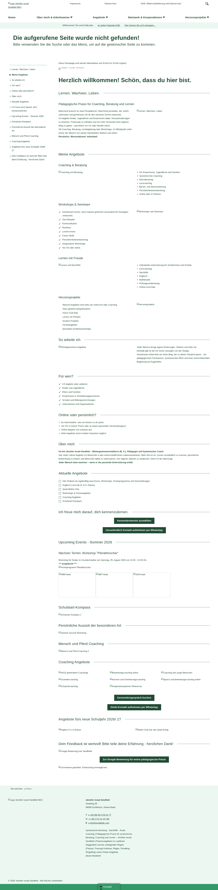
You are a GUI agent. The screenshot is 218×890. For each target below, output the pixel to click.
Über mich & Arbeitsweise (53, 17)
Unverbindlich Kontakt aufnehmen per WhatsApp (134, 530)
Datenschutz (110, 3)
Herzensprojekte (195, 17)
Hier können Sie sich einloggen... (140, 25)
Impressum (75, 3)
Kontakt (107, 886)
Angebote (99, 17)
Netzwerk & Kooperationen (145, 17)
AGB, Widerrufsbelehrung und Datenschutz (161, 3)
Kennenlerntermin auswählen (134, 520)
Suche (207, 3)
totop (118, 886)
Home (12, 17)
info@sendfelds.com (99, 823)
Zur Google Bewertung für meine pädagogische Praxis (134, 759)
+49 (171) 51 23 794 (99, 819)
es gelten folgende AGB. (109, 25)
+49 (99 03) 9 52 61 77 (100, 815)
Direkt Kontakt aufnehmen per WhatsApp (134, 707)
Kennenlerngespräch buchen (134, 697)
